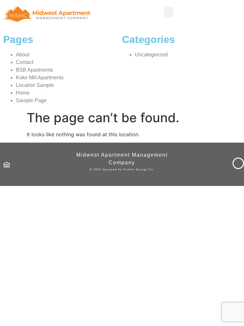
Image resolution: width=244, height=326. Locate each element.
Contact (24, 62)
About (22, 54)
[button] (168, 12)
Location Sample (35, 85)
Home (23, 93)
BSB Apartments (34, 70)
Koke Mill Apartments (40, 77)
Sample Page (31, 100)
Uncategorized (151, 54)
